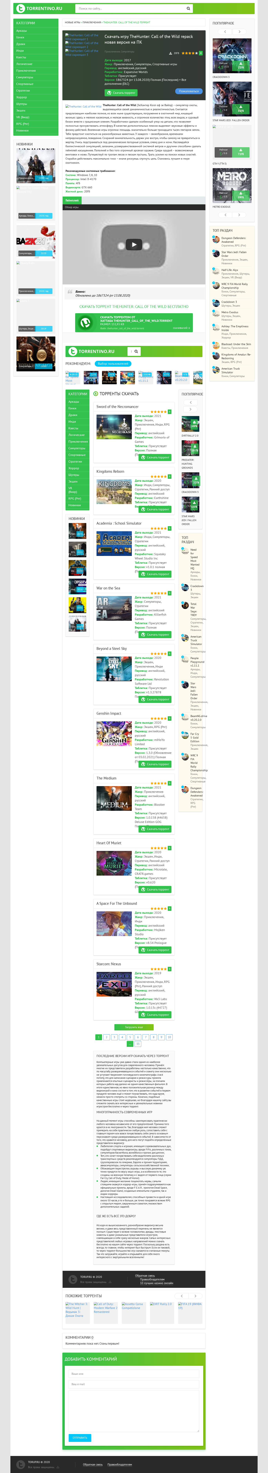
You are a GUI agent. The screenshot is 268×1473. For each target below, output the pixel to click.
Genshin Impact (109, 713)
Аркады (73, 401)
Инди (72, 421)
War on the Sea (108, 588)
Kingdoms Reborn (110, 471)
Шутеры (73, 474)
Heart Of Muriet (109, 843)
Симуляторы (76, 448)
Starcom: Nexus (109, 964)
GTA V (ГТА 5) (220, 163)
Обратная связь (145, 1275)
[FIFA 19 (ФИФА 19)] (190, 1313)
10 (169, 1037)
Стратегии (75, 461)
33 (137, 1044)
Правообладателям (152, 1279)
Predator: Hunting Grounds (188, 463)
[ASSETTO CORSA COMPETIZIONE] (134, 1313)
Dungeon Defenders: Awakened (197, 792)
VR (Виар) (72, 489)
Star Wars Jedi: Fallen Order (189, 520)
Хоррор (73, 468)
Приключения (78, 441)
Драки (72, 415)
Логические (76, 435)
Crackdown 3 (190, 492)
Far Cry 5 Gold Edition (195, 737)
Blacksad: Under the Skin (236, 344)
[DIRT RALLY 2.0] (162, 1313)
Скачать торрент (124, 93)
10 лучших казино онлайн (156, 1283)
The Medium (106, 778)
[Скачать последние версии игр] (39, 8)
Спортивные (77, 454)
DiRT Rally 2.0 (190, 435)
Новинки (74, 505)
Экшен (72, 481)
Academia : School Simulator (119, 523)
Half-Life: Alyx (230, 270)
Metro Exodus (221, 206)
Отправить (80, 1438)
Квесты (73, 428)
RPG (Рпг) (74, 498)
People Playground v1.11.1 (197, 662)
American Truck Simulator (196, 640)
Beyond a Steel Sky (112, 649)
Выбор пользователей (113, 363)
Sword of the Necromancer (118, 407)
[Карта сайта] (109, 1281)
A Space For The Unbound (117, 903)
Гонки (72, 408)
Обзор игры (71, 207)
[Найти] (188, 8)
